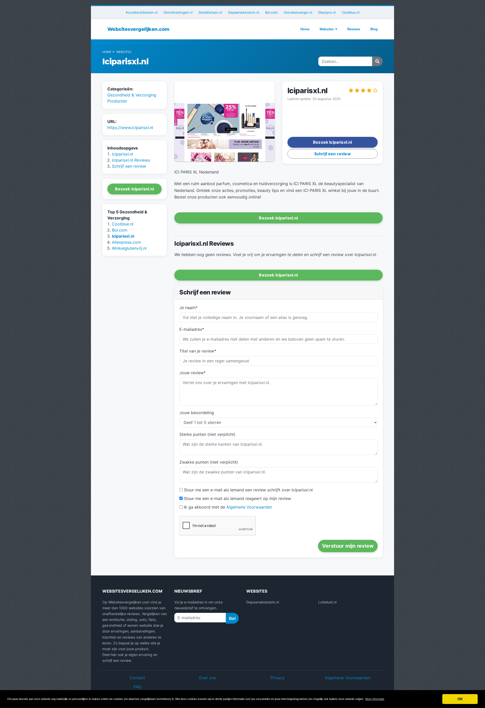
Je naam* (188, 307)
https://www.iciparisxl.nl (130, 127)
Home (304, 29)
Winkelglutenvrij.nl (129, 248)
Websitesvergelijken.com (138, 29)
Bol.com (271, 12)
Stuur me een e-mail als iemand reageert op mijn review (237, 498)
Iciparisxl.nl (122, 154)
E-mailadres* (191, 329)
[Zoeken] (377, 61)
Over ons (207, 677)
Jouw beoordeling (196, 412)
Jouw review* (192, 372)
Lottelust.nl (327, 602)
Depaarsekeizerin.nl (243, 12)
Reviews (353, 29)
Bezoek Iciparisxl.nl (134, 188)
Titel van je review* (197, 350)
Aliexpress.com (126, 242)
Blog (374, 29)
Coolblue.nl (350, 12)
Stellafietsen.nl (210, 12)
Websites (327, 29)
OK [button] (460, 699)
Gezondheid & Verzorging (131, 94)
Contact (137, 677)
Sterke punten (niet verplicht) (207, 434)
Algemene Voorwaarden (249, 507)
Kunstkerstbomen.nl (142, 12)
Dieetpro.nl (327, 12)
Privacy (278, 677)
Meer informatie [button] (374, 698)
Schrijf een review (129, 166)
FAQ (137, 686)
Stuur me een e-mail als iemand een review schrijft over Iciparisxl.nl (248, 489)
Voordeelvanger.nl (298, 12)
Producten (117, 101)
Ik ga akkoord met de (228, 507)
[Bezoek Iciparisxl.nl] (224, 121)
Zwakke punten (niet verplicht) (208, 462)
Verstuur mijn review (348, 546)
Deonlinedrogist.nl (178, 12)
